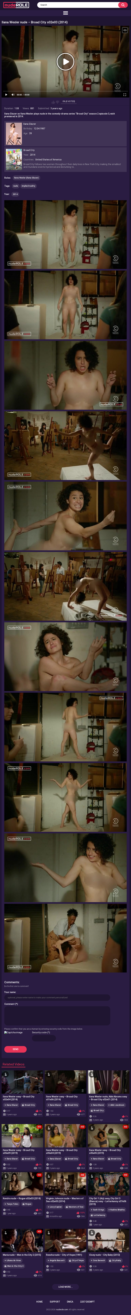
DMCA (70, 1301)
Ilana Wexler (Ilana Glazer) (26, 178)
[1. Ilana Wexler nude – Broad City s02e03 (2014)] (65, 234)
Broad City (30, 1105)
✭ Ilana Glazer (11, 1105)
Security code (39, 1032)
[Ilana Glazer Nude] (14, 143)
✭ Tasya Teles (11, 1204)
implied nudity (28, 186)
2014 (15, 194)
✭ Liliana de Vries (12, 1260)
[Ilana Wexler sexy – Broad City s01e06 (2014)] (65, 1082)
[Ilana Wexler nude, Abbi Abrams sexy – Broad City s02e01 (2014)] (108, 1082)
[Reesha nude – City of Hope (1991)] (65, 1240)
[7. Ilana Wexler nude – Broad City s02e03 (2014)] (65, 656)
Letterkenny (99, 1215)
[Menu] (65, 13)
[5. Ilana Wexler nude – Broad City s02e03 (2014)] (65, 516)
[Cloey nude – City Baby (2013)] (108, 1240)
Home (39, 1301)
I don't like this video (57, 102)
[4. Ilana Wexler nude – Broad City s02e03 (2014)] (65, 445)
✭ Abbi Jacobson (116, 1105)
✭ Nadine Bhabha (116, 1210)
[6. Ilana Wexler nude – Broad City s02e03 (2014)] (65, 586)
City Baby (116, 1260)
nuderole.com (62, 1309)
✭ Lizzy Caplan (55, 1207)
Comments (11, 982)
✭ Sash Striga (97, 1210)
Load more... (65, 1287)
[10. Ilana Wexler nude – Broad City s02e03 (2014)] (65, 867)
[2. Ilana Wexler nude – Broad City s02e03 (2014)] (65, 305)
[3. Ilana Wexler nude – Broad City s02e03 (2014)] (65, 375)
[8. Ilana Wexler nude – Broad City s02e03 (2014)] (65, 727)
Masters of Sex (76, 1207)
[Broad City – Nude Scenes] (14, 168)
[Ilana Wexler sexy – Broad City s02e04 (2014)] (22, 1082)
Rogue (28, 1204)
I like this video (53, 102)
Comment (9, 1004)
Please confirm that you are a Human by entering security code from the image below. (43, 1029)
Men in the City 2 (15, 1266)
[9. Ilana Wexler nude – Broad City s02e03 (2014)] (65, 797)
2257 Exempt (87, 1301)
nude (15, 186)
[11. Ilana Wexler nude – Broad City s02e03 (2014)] (65, 938)
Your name (9, 992)
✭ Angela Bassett (56, 1260)
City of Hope (78, 1260)
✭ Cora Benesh (98, 1260)
